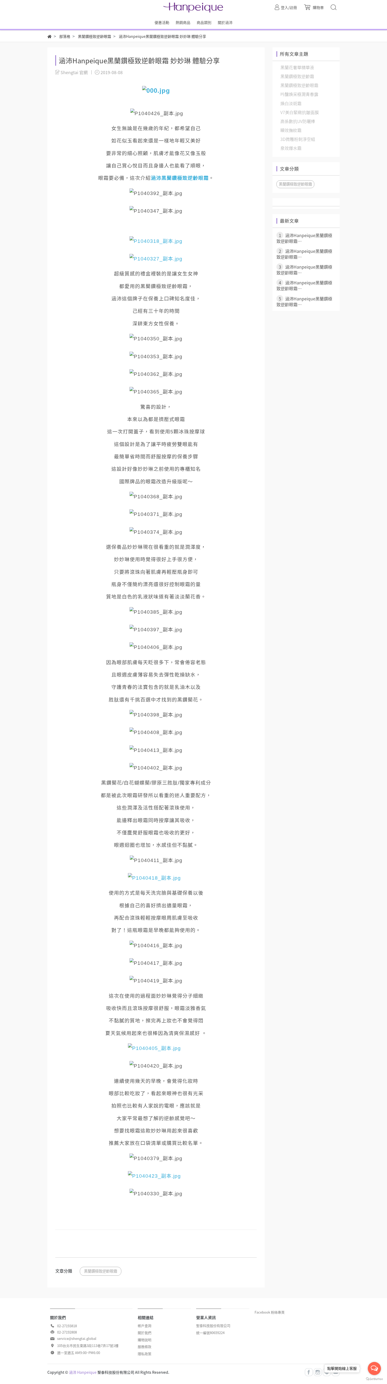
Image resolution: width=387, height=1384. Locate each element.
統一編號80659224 (210, 1332)
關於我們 (144, 1332)
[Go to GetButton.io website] (374, 1378)
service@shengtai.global (76, 1338)
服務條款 (144, 1346)
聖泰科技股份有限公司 (213, 1325)
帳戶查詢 (144, 1325)
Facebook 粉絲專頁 (270, 1312)
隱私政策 (144, 1353)
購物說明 (144, 1339)
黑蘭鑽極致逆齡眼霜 (100, 1271)
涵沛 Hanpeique (83, 1372)
